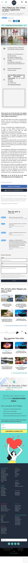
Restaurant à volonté (4, 508)
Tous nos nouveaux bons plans (20, 372)
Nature (16, 476)
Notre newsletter (3, 476)
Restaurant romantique (4, 510)
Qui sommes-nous (3, 477)
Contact (2, 481)
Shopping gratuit (17, 492)
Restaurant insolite (4, 506)
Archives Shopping (18, 523)
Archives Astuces (17, 524)
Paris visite (7, 365)
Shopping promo (17, 493)
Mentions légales (20, 549)
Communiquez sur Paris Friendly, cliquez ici (9, 203)
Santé (2, 518)
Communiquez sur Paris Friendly (7, 548)
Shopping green (17, 494)
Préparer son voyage (18, 505)
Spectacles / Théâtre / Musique (7, 350)
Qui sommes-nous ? (7, 549)
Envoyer (14, 280)
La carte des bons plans (4, 473)
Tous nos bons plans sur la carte (14, 387)
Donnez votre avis (11, 17)
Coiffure (2, 520)
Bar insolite (16, 482)
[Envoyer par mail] (19, 20)
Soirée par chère (17, 483)
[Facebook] (14, 20)
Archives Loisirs (17, 516)
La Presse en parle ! (20, 548)
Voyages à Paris (12, 13)
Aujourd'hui (2, 487)
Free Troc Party (3, 469)
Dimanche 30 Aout (3, 488)
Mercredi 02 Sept (3, 492)
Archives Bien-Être (17, 520)
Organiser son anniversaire (19, 486)
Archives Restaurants (18, 519)
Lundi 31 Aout (3, 490)
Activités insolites (17, 469)
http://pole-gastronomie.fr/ (14, 84)
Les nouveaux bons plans (4, 475)
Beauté (2, 519)
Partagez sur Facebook (14, 186)
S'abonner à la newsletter (14, 431)
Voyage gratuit (17, 510)
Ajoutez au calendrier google (15, 190)
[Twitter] (16, 20)
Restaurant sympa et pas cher (5, 509)
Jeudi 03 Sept (3, 494)
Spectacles (16, 471)
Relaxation (2, 516)
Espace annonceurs (4, 480)
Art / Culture (17, 475)
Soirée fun (16, 484)
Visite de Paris (17, 473)
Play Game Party (3, 471)
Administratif (3, 531)
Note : (2, 263)
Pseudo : (2, 257)
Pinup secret (14, 555)
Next (26, 37)
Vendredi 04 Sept (3, 495)
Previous (2, 37)
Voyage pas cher (17, 506)
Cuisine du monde (3, 505)
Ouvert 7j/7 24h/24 (3, 533)
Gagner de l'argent (4, 529)
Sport (16, 472)
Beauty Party (3, 472)
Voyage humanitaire (18, 508)
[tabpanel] (14, 36)
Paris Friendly (4, 13)
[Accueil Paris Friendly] (14, 2)
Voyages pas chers (20, 13)
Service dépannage (4, 530)
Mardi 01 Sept (3, 491)
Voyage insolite (17, 509)
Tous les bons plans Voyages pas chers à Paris (16, 325)
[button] (6, 2)
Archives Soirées (17, 518)
